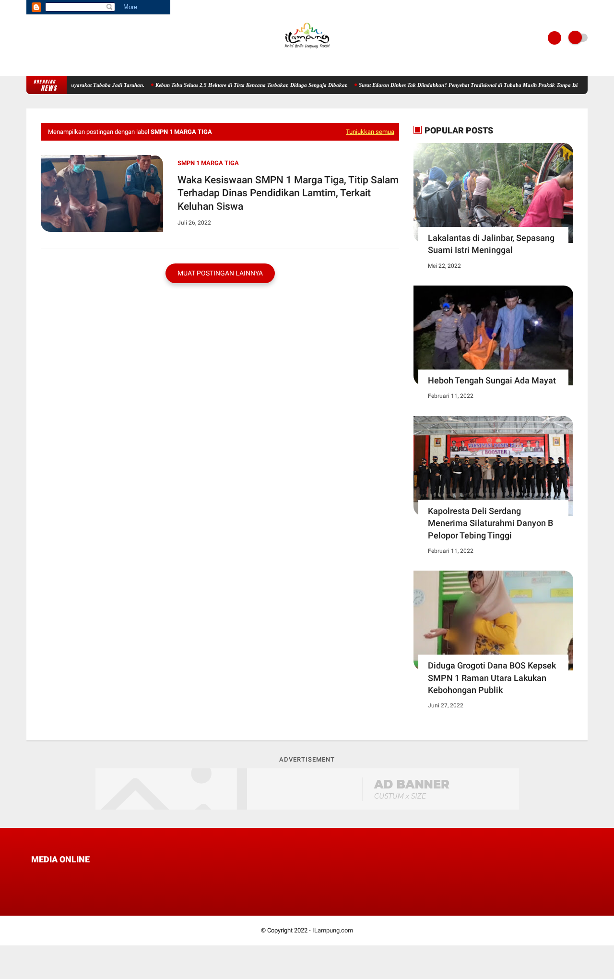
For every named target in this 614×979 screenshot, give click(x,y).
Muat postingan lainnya (220, 273)
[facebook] (34, 877)
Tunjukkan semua (370, 131)
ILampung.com (332, 930)
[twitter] (47, 877)
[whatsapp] (60, 877)
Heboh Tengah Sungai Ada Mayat (492, 380)
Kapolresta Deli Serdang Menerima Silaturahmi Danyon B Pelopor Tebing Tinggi (490, 523)
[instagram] (86, 877)
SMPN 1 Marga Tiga (208, 163)
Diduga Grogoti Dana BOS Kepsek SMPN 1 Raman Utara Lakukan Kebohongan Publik (492, 677)
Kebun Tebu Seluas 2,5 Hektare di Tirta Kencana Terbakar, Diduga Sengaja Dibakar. (238, 85)
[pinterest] (73, 877)
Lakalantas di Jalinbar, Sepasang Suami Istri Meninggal (491, 244)
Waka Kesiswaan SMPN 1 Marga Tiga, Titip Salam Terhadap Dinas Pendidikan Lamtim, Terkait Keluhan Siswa (288, 193)
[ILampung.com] (307, 51)
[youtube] (99, 877)
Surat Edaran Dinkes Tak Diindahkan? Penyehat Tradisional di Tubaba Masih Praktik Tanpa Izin (456, 85)
